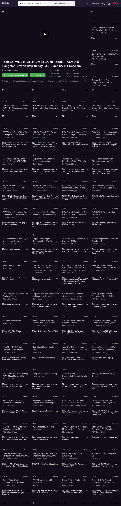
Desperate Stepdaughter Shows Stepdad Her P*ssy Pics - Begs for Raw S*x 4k (103, 160)
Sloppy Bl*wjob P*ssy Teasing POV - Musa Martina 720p (15, 375)
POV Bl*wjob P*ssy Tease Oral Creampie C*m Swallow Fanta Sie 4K (15, 133)
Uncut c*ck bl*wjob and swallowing (72, 454)
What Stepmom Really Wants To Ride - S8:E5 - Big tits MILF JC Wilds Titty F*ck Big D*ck (104, 186)
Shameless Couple (10, 244)
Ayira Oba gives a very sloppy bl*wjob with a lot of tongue (74, 428)
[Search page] (5, 4)
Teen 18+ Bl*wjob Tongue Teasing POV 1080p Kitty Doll (74, 348)
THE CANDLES (38, 376)
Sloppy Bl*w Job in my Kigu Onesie (103, 375)
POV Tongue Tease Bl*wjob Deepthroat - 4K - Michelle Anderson (74, 107)
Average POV (97, 217)
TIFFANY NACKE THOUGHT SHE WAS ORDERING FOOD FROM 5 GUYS (45, 266)
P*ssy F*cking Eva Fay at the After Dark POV (74, 481)
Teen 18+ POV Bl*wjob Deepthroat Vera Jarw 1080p (104, 481)
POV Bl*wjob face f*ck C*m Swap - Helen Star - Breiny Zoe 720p (105, 107)
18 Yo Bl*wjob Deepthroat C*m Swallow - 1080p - (75, 240)
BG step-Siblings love (12, 320)
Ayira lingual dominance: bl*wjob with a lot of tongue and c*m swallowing (45, 401)
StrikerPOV (7, 268)
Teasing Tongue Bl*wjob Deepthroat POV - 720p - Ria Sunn (74, 160)
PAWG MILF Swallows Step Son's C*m (103, 213)
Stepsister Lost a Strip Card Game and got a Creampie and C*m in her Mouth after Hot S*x (45, 160)
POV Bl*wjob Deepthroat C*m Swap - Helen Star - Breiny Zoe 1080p (45, 107)
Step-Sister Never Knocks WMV (43, 348)
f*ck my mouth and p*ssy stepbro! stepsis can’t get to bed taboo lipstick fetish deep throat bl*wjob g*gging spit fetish (74, 295)
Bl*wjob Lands (67, 379)
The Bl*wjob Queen (39, 217)
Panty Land (96, 164)
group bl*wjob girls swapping (44, 374)
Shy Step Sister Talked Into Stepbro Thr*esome (73, 321)
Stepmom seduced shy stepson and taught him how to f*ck (45, 295)
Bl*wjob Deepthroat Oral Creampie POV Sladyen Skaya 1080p (105, 401)
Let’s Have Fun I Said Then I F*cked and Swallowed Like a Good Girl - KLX (44, 213)
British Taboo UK (68, 325)
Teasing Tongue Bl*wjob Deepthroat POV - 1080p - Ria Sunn (104, 266)
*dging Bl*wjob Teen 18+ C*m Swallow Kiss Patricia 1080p (44, 454)
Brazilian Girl (7, 323)
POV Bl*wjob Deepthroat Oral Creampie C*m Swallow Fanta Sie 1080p (104, 133)
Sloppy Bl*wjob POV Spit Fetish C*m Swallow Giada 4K (45, 321)
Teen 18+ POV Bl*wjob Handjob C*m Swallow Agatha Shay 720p (15, 454)
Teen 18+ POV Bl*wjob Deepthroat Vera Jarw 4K (13, 348)
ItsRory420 (36, 430)
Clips (86, 3)
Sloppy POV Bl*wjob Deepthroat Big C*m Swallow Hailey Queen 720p (44, 240)
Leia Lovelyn (37, 352)
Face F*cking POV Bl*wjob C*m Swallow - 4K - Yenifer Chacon (103, 29)
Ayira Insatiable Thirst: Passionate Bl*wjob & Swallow (75, 375)
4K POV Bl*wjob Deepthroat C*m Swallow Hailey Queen (104, 321)
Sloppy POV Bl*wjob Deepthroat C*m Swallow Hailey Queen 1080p (13, 481)
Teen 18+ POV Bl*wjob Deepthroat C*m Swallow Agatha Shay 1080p (102, 428)
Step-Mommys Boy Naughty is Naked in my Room (15, 240)
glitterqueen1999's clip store (72, 299)
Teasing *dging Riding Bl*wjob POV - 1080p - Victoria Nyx (105, 348)
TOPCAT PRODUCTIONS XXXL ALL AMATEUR (44, 271)
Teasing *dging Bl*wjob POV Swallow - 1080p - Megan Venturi (15, 428)
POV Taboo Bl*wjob (9, 70)
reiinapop (95, 379)
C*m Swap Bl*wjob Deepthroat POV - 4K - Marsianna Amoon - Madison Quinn (15, 107)
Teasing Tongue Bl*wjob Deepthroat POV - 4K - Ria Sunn (103, 81)
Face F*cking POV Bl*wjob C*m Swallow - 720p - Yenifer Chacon (44, 186)
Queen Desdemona (69, 459)
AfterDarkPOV (67, 485)
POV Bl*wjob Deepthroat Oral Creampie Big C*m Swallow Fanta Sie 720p (74, 133)
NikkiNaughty (37, 485)
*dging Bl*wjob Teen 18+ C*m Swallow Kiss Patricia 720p (15, 401)
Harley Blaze (37, 164)
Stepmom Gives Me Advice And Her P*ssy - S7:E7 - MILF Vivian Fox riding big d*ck (15, 160)
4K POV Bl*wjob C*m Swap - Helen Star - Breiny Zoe (44, 133)
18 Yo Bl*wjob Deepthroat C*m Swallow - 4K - (105, 55)
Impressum (95, 3)
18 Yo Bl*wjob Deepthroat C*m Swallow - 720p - (15, 295)
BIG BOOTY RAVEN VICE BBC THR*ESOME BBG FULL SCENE (75, 266)
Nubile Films (7, 164)
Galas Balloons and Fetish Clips (74, 405)
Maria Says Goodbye (11, 265)
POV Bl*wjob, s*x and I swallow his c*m (42, 481)
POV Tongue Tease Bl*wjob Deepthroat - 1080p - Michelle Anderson (74, 186)
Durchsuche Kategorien (60, 3)
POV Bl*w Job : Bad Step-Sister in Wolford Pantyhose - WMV (74, 401)
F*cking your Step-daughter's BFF (104, 454)
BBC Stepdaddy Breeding (43, 427)
